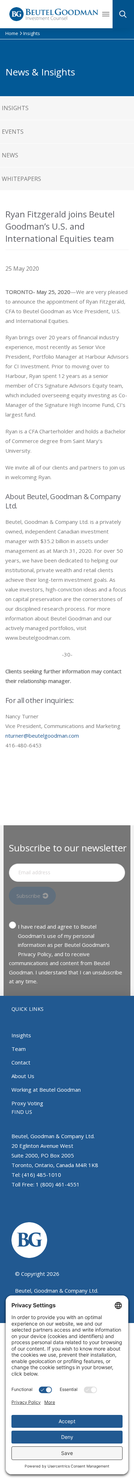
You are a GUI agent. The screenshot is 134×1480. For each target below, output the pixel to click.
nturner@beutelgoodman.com (42, 735)
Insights (21, 1035)
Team (18, 1048)
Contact (20, 1062)
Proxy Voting (27, 1103)
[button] (108, 14)
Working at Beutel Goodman (46, 1089)
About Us (22, 1076)
